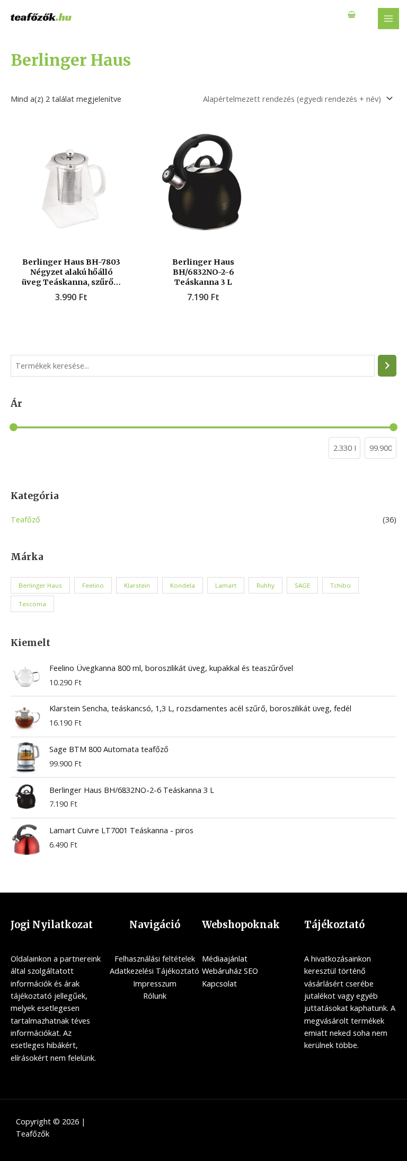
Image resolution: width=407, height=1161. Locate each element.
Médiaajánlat (224, 958)
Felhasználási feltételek (154, 958)
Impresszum (154, 983)
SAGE (302, 585)
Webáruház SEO (230, 970)
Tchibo (340, 585)
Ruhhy (265, 585)
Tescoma (32, 604)
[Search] (387, 365)
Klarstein (137, 585)
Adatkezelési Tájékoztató (154, 970)
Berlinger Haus (40, 585)
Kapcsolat (219, 983)
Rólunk (154, 995)
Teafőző (25, 519)
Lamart (225, 585)
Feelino (93, 585)
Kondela (182, 585)
